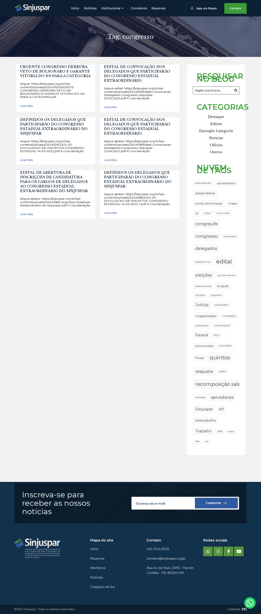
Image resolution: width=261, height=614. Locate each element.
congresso (206, 236)
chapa (232, 203)
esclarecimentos (203, 286)
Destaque (216, 117)
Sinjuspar (204, 409)
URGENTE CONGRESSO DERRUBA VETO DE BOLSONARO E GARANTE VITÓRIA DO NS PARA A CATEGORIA (55, 71)
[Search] (235, 90)
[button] (250, 603)
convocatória (230, 236)
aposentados (226, 183)
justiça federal (221, 305)
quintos (220, 357)
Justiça (202, 304)
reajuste (204, 371)
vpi (206, 441)
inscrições (200, 295)
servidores (222, 397)
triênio (231, 431)
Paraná (201, 335)
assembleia (205, 193)
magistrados (206, 316)
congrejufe (206, 223)
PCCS (216, 335)
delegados (206, 248)
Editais (216, 124)
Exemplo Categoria (216, 131)
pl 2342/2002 (225, 346)
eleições (203, 275)
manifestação (229, 316)
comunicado (223, 213)
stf (221, 409)
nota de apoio (202, 325)
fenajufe (223, 286)
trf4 (219, 431)
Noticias (216, 138)
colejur (207, 213)
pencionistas (204, 346)
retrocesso (200, 397)
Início (75, 8)
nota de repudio (222, 325)
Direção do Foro (203, 262)
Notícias (90, 8)
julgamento (216, 295)
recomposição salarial (221, 384)
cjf (197, 213)
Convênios (139, 8)
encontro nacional (227, 275)
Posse (199, 358)
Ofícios (216, 145)
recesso (222, 371)
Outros (216, 152)
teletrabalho (205, 420)
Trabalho (203, 431)
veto (197, 441)
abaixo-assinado (203, 183)
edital (224, 261)
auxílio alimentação (208, 203)
